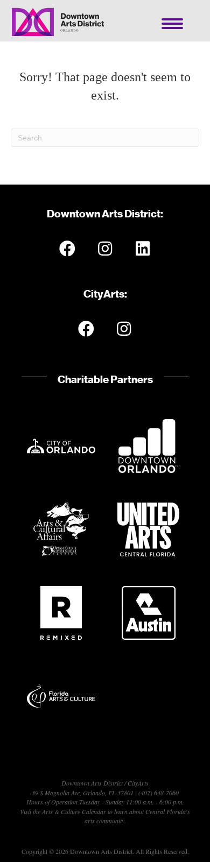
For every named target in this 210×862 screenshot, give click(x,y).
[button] (67, 248)
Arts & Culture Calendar (74, 811)
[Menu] (172, 24)
